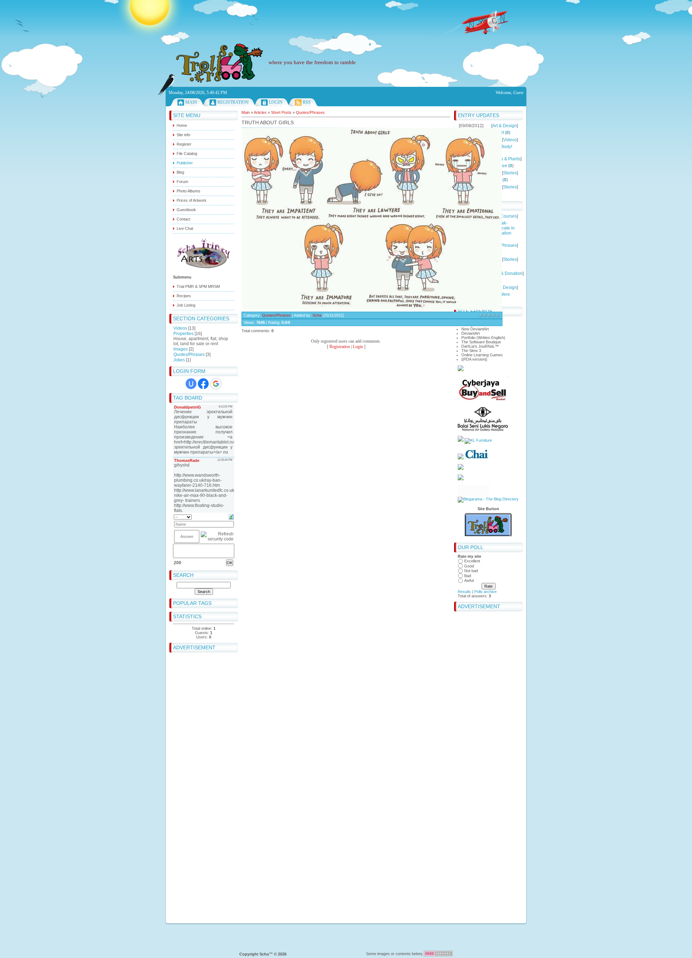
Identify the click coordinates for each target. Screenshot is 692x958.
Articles (260, 112)
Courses (508, 216)
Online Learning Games (482, 355)
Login (276, 102)
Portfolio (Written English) (483, 337)
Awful (469, 580)
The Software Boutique (481, 342)
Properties (183, 333)
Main (191, 102)
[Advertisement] (346, 16)
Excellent (472, 561)
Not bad (471, 571)
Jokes (179, 359)
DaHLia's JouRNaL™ (480, 346)
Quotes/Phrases (189, 354)
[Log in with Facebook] (203, 383)
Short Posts (281, 112)
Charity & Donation (504, 273)
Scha (316, 315)
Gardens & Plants (503, 158)
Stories (510, 172)
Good (469, 566)
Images (180, 349)
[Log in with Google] (216, 383)
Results (464, 591)
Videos (180, 328)
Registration (233, 102)
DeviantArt (470, 333)
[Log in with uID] (191, 383)
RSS (307, 102)
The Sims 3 (471, 350)
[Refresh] (231, 516)
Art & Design (504, 125)
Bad (467, 576)
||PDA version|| (474, 359)
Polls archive (485, 591)
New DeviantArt (475, 329)
